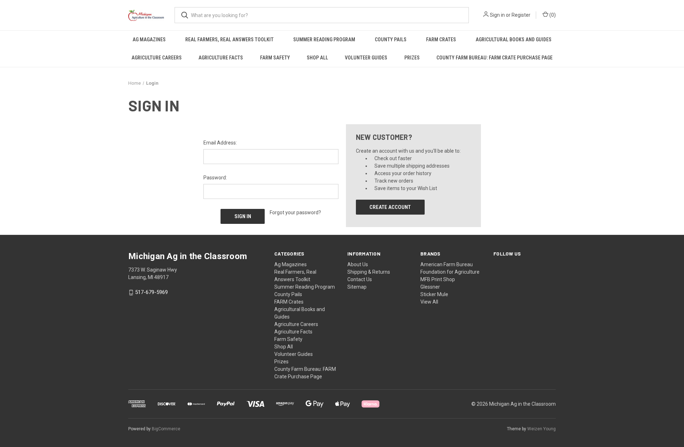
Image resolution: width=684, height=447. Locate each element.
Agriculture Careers (156, 58)
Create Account (390, 207)
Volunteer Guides (366, 58)
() (552, 15)
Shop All (317, 58)
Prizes (412, 58)
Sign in (497, 15)
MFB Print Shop (437, 279)
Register (521, 15)
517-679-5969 (151, 292)
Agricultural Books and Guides (513, 39)
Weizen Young (541, 428)
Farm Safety (275, 58)
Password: (215, 177)
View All (429, 302)
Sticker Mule (434, 294)
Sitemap (357, 287)
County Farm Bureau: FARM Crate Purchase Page (494, 58)
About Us (357, 264)
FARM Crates (441, 39)
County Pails (390, 39)
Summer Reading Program (324, 39)
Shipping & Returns (368, 272)
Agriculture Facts (220, 58)
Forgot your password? (295, 212)
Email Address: (220, 143)
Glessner (430, 287)
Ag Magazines (149, 39)
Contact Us (359, 279)
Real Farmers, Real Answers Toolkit (229, 39)
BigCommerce (166, 428)
